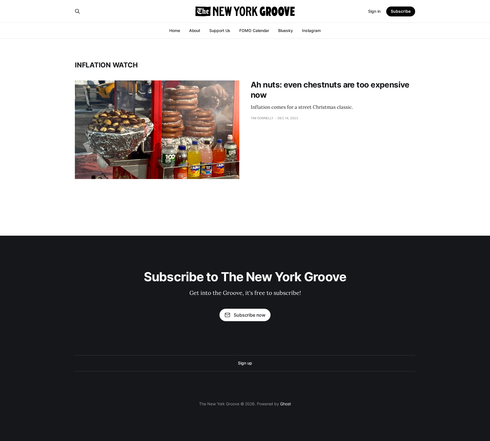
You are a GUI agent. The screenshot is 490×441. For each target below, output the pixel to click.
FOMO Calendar (254, 30)
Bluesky (285, 30)
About (194, 30)
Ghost (285, 403)
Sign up (245, 363)
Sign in (374, 11)
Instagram (311, 30)
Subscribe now (249, 315)
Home (174, 30)
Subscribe (401, 11)
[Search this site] (77, 11)
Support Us (219, 30)
